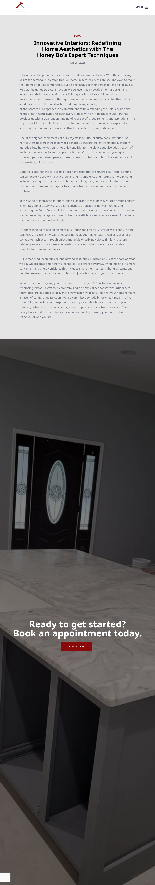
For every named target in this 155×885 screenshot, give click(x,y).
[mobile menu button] (146, 7)
